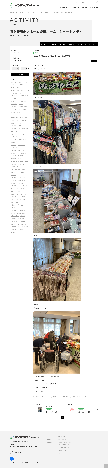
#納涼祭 (24, 218)
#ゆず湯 (13, 120)
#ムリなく (22, 134)
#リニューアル (15, 136)
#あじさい (26, 93)
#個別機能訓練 (15, 156)
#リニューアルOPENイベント (18, 139)
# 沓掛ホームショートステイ (18, 90)
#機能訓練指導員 (22, 197)
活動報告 (46, 12)
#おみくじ (20, 98)
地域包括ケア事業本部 (65, 442)
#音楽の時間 (21, 229)
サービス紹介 (52, 44)
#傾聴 (21, 156)
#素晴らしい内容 (15, 224)
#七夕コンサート (15, 147)
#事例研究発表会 (15, 150)
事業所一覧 (75, 8)
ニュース (49, 437)
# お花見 (13, 82)
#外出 (19, 164)
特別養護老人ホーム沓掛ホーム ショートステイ (30, 12)
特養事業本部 (62, 450)
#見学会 (26, 227)
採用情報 (84, 8)
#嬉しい (19, 167)
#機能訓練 (13, 197)
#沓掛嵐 (13, 213)
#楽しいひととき (21, 188)
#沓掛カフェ (19, 202)
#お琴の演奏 (14, 104)
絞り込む (21, 74)
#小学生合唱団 (20, 172)
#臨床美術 (13, 227)
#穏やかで (13, 218)
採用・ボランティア (91, 44)
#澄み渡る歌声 (15, 216)
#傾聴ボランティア (16, 158)
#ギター (13, 123)
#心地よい (13, 180)
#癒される (22, 216)
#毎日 (12, 202)
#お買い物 (75, 396)
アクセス (79, 44)
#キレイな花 (25, 120)
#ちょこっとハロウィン (17, 112)
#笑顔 (19, 218)
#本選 (22, 186)
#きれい (26, 106)
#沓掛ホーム (55, 396)
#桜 (26, 186)
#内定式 (22, 161)
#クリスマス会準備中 (16, 126)
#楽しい (84, 396)
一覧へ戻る (67, 418)
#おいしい (13, 98)
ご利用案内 (62, 44)
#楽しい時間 (21, 191)
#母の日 (25, 199)
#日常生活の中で (15, 186)
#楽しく (13, 194)
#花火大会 (20, 227)
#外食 (23, 164)
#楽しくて (19, 194)
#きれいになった (15, 109)
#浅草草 (19, 213)
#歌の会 (13, 199)
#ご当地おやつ (24, 109)
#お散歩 (26, 101)
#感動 (19, 180)
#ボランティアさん (16, 131)
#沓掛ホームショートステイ (42, 396)
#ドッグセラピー (15, 128)
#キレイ (19, 120)
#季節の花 (23, 169)
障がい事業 (62, 453)
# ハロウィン (14, 85)
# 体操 (12, 87)
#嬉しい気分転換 (15, 169)
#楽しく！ (25, 194)
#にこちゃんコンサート (17, 115)
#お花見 (21, 104)
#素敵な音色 (22, 221)
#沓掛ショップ (65, 396)
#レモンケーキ (21, 145)
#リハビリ (13, 145)
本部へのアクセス (18, 452)
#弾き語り (13, 175)
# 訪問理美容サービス (16, 93)
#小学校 (13, 172)
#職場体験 (23, 224)
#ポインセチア (15, 134)
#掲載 (23, 180)
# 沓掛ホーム (26, 87)
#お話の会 (13, 106)
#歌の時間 (19, 199)
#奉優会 (13, 167)
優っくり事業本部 (64, 445)
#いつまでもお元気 (23, 96)
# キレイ (19, 82)
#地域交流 (13, 164)
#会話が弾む (23, 153)
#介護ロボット (15, 153)
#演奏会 (24, 213)
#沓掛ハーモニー (24, 205)
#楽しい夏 (13, 191)
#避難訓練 (13, 229)
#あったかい (14, 96)
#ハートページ (24, 128)
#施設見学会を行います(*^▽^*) (19, 183)
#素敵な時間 (14, 221)
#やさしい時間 (23, 117)
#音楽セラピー (15, 232)
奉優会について (64, 8)
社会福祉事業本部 (64, 447)
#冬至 (26, 161)
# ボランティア (23, 85)
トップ (43, 44)
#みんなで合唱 (15, 117)
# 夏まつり (18, 87)
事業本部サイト (13, 12)
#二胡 (22, 150)
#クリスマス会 (20, 123)
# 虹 (28, 90)
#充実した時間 (15, 161)
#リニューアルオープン (17, 142)
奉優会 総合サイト (63, 437)
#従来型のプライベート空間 (18, 177)
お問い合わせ (94, 8)
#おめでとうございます (17, 101)
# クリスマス (26, 82)
